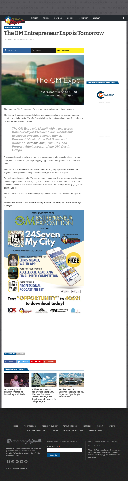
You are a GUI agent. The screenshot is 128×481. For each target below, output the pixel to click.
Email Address (53, 446)
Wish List (70, 18)
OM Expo (12, 169)
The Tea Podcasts (30, 426)
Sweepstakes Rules (95, 430)
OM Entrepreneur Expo (27, 109)
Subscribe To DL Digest (50, 426)
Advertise (84, 18)
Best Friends (87, 426)
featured (20, 354)
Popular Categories (70, 426)
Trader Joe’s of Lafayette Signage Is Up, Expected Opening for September (71, 393)
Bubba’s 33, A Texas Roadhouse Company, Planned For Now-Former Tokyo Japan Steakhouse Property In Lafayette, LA (44, 395)
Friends (46, 18)
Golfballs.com (36, 143)
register (65, 173)
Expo (10, 115)
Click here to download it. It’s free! (36, 185)
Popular (58, 18)
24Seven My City (29, 181)
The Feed (34, 18)
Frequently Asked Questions (73, 430)
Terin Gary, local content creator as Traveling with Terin (15, 391)
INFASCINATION (94, 446)
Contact (96, 18)
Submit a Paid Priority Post (36, 430)
